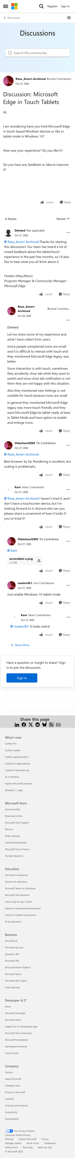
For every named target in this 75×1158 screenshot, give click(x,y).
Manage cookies (13, 1143)
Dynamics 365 (12, 954)
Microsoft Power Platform (18, 967)
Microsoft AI (11, 940)
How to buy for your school (18, 901)
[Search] (41, 6)
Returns (9, 829)
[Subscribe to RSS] (51, 724)
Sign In (65, 6)
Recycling (27, 1147)
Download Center (14, 815)
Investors (9, 1098)
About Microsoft (13, 1078)
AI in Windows (12, 776)
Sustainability (12, 1118)
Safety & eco (11, 1147)
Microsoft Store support (17, 822)
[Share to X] (31, 724)
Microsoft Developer (15, 1013)
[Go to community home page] (14, 6)
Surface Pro (10, 743)
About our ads (45, 1147)
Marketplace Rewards (16, 1046)
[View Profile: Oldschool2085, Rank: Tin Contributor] (8, 445)
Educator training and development (23, 908)
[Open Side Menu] (5, 6)
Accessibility (11, 1112)
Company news (12, 1085)
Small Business (12, 987)
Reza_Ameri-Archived (31, 79)
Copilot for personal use (17, 770)
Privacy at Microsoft (15, 1092)
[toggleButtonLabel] (69, 18)
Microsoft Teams (13, 974)
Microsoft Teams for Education (20, 888)
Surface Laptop (12, 750)
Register (52, 6)
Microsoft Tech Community (18, 1033)
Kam (18, 487)
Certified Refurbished (15, 842)
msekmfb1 (25, 583)
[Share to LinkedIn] (17, 724)
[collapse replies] (37, 227)
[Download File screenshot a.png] (39, 560)
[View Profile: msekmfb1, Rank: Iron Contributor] (11, 585)
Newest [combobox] (63, 219)
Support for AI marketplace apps (21, 1026)
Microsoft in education (16, 875)
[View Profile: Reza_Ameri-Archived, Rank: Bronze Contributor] (8, 81)
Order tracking (12, 835)
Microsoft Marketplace (16, 1039)
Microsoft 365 (12, 960)
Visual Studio (11, 1053)
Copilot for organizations (17, 763)
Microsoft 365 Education (17, 895)
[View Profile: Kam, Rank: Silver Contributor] (8, 489)
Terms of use (32, 1143)
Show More (22, 645)
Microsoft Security (14, 947)
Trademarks (50, 1143)
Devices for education (16, 881)
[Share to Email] (58, 724)
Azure (8, 1006)
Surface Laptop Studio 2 (17, 756)
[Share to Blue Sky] (44, 724)
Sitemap (9, 1139)
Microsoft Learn (13, 1019)
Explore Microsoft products (18, 783)
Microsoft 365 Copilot (16, 980)
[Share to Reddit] (37, 724)
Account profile (12, 809)
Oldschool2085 (25, 443)
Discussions (14, 17)
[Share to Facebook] (24, 724)
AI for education (13, 921)
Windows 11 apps (14, 790)
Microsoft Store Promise (17, 849)
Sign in (22, 678)
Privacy (45, 1139)
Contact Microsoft (27, 1139)
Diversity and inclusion (16, 1105)
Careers (9, 1072)
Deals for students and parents (20, 914)
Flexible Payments (14, 855)
